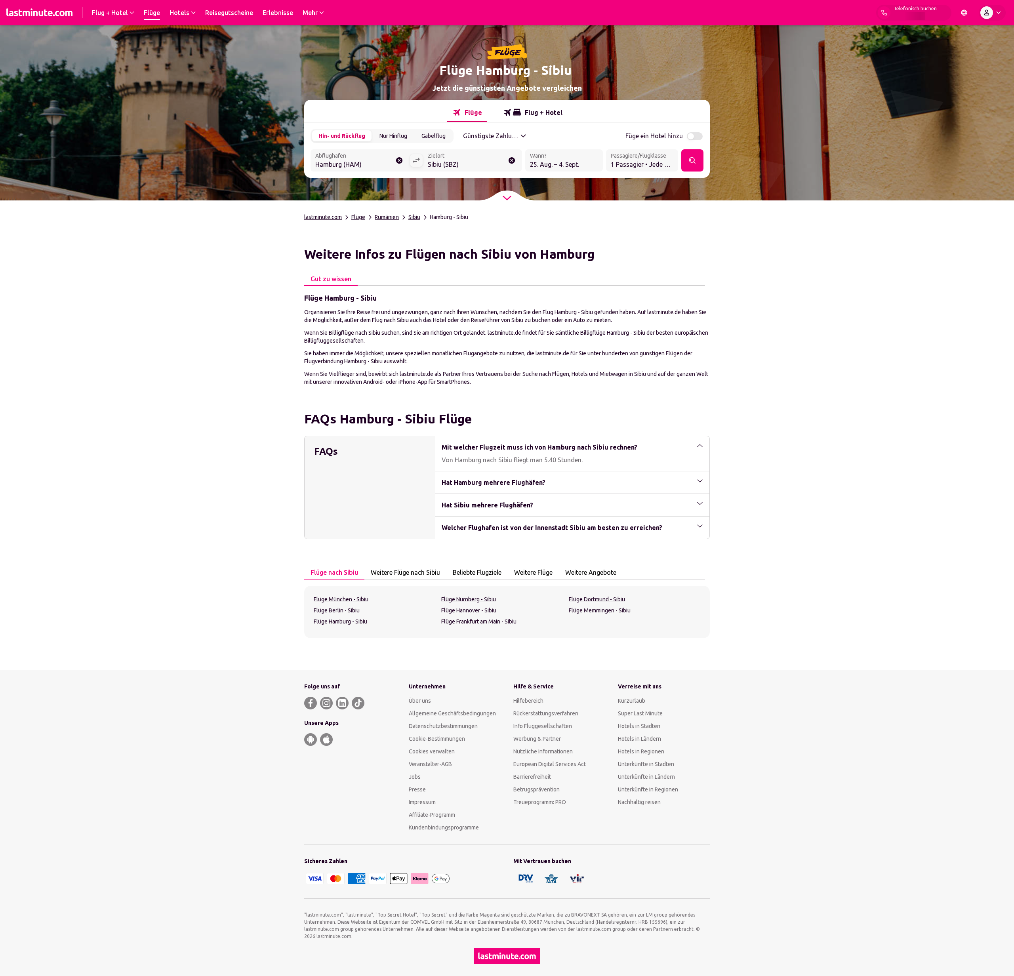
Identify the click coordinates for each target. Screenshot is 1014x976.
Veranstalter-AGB (430, 764)
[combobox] (360, 161)
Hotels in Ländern (639, 739)
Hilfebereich (528, 701)
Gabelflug (433, 136)
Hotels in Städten (639, 726)
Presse (417, 789)
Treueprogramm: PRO (539, 802)
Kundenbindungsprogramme (444, 827)
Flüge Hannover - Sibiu (468, 610)
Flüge (358, 217)
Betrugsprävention (536, 789)
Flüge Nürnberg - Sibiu (468, 599)
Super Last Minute (640, 713)
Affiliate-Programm (432, 815)
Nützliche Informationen (543, 751)
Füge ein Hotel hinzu (654, 135)
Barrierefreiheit (532, 777)
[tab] (467, 112)
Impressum (422, 802)
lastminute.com (323, 217)
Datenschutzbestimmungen (443, 726)
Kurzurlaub (631, 701)
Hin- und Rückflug (341, 136)
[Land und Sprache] (964, 13)
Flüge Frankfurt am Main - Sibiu (479, 621)
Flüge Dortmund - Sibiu (597, 599)
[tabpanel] (507, 339)
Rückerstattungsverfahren (545, 713)
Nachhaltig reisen (639, 802)
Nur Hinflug (393, 136)
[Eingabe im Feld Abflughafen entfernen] (399, 160)
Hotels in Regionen (641, 751)
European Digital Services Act (549, 764)
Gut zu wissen (331, 278)
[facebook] (310, 703)
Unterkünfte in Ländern (646, 777)
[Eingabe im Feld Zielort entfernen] (511, 160)
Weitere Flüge (533, 572)
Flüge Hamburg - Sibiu (340, 621)
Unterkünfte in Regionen (648, 789)
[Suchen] (692, 160)
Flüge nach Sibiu (334, 572)
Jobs (415, 777)
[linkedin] (342, 703)
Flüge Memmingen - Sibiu (600, 610)
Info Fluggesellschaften (542, 726)
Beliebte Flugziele (477, 572)
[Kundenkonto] (992, 13)
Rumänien (387, 217)
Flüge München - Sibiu (341, 599)
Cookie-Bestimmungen (437, 739)
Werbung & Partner (537, 739)
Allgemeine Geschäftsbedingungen (452, 713)
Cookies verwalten (432, 751)
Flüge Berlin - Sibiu (337, 610)
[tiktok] (358, 703)
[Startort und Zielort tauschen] (416, 160)
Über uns (420, 701)
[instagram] (326, 703)
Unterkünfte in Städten (646, 764)
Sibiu (414, 217)
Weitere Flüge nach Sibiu (405, 572)
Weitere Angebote (590, 572)
